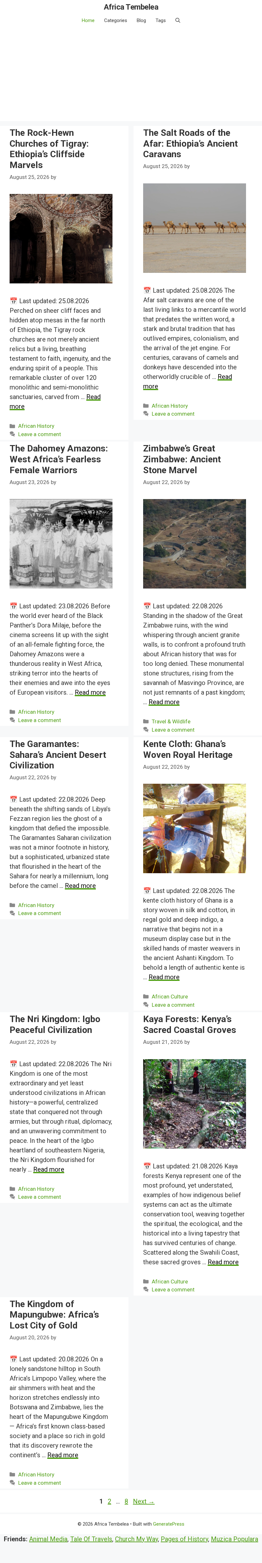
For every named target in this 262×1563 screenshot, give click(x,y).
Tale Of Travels (91, 1539)
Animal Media (48, 1539)
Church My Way (136, 1539)
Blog (141, 20)
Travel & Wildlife (171, 721)
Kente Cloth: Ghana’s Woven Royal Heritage (188, 749)
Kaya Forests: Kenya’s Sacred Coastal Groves (189, 1024)
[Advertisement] (131, 76)
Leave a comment (39, 434)
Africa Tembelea (131, 7)
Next (144, 1501)
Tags (161, 20)
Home (88, 20)
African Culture (170, 996)
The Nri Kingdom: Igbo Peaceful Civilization (55, 1024)
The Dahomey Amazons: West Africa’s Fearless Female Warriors (59, 459)
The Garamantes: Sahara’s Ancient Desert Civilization (58, 755)
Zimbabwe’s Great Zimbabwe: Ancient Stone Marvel (182, 459)
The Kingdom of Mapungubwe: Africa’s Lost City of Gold (54, 1315)
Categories (115, 20)
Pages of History (184, 1539)
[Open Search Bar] (178, 20)
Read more (90, 692)
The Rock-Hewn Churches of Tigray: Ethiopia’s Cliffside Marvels (49, 148)
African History (36, 426)
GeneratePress (168, 1524)
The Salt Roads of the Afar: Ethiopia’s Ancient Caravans (190, 143)
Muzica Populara (234, 1539)
